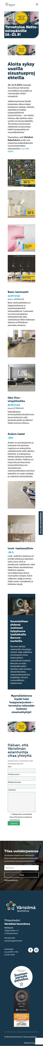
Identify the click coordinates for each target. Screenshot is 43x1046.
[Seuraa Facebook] (30, 950)
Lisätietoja (12, 790)
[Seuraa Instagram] (36, 950)
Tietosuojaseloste (11, 880)
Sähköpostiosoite (14, 782)
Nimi (9, 766)
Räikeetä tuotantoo (31, 1043)
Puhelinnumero (14, 774)
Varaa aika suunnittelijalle (41, 523)
